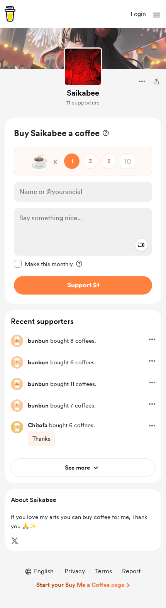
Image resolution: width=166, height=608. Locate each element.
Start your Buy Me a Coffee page (80, 584)
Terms (103, 571)
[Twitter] (15, 541)
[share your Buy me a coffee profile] (156, 81)
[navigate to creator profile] (83, 66)
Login (138, 14)
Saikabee (83, 93)
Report (131, 571)
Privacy (74, 571)
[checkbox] (43, 264)
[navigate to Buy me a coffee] (10, 14)
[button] (156, 15)
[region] (83, 211)
